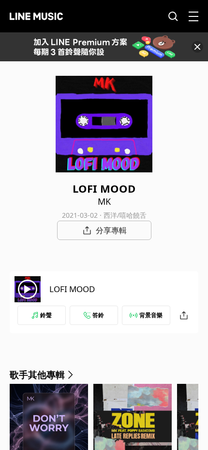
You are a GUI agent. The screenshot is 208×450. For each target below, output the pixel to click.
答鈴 (98, 315)
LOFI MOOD (72, 289)
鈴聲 (46, 315)
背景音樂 (151, 315)
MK (104, 201)
